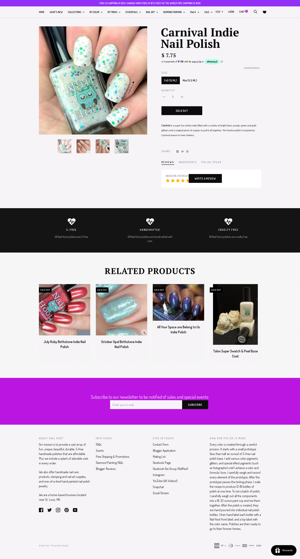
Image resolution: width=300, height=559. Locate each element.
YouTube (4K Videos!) (165, 481)
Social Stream (161, 493)
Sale (207, 12)
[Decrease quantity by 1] (163, 96)
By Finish (113, 12)
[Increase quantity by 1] (182, 96)
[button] (211, 62)
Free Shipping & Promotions (112, 456)
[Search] (255, 11)
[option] (93, 80)
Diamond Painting (172, 12)
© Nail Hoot (44, 545)
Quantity (168, 90)
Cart (243, 11)
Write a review (205, 178)
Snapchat (158, 487)
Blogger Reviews (106, 469)
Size (164, 72)
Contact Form (161, 444)
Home (41, 12)
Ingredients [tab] (188, 162)
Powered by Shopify (59, 545)
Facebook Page (162, 463)
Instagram (159, 475)
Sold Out (182, 110)
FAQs (99, 444)
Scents (100, 450)
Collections (75, 12)
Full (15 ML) (170, 80)
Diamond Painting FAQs (109, 463)
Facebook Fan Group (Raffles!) (170, 469)
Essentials (132, 12)
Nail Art (150, 12)
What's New (56, 12)
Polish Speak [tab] (211, 162)
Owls (193, 12)
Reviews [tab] (167, 162)
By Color (95, 12)
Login (231, 11)
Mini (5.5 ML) (190, 80)
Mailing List (159, 456)
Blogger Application (164, 450)
